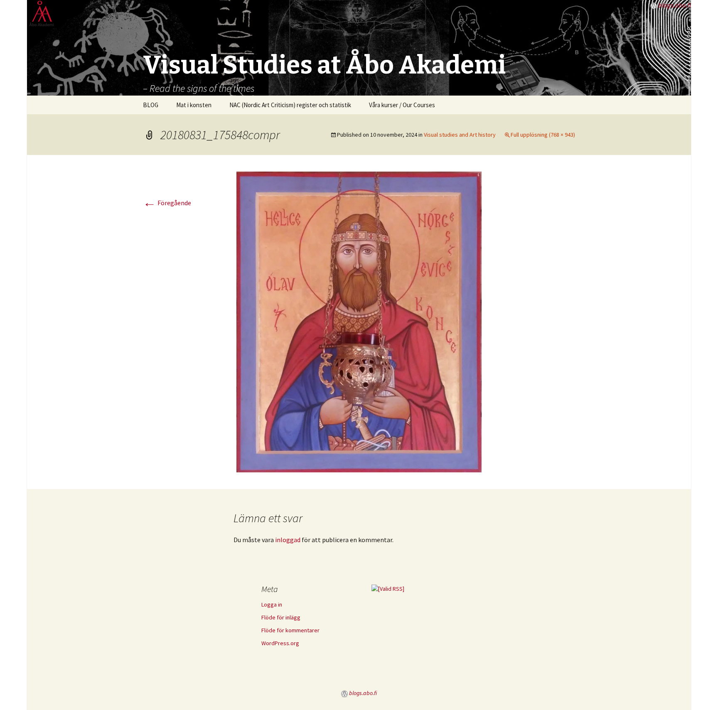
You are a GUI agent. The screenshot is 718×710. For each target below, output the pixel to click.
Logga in (271, 604)
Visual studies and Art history (460, 134)
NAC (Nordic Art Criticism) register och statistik (290, 105)
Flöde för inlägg (280, 617)
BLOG (150, 105)
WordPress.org (280, 643)
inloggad (287, 540)
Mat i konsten (193, 105)
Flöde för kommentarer (290, 630)
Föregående (167, 203)
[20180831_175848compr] (359, 321)
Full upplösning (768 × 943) (543, 134)
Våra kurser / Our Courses (402, 105)
